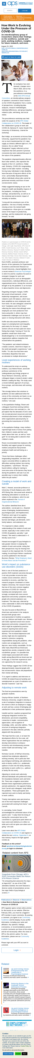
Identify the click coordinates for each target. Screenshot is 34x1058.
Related (5, 964)
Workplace (5, 52)
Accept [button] (18, 1053)
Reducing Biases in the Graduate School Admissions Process (20, 985)
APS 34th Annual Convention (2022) (16, 48)
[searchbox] (10, 11)
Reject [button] (24, 1053)
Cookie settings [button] (8, 1053)
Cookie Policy (25, 1046)
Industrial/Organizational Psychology (14, 51)
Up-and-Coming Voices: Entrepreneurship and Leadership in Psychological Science (20, 971)
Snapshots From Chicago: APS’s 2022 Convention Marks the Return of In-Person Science (16, 876)
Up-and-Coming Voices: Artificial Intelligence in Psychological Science (20, 1010)
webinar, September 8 (20, 835)
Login (24, 10)
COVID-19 (4, 49)
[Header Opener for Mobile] (4, 4)
